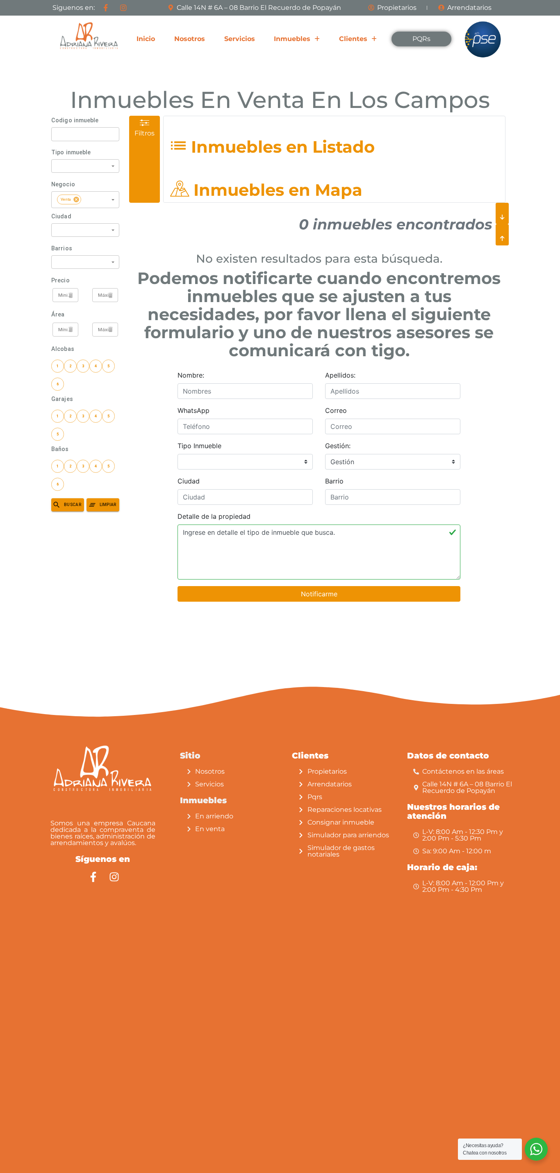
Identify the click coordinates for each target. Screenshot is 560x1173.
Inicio (146, 39)
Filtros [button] (144, 133)
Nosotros (189, 39)
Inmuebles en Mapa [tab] (275, 190)
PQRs (421, 39)
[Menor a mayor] (502, 213)
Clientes (353, 39)
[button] (296, 39)
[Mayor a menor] (502, 234)
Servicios (239, 39)
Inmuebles (292, 39)
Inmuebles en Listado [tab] (281, 147)
